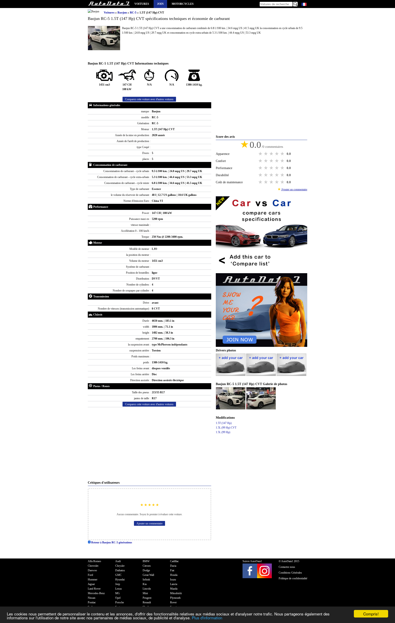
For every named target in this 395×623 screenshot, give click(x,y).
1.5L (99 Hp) (223, 432)
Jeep (117, 584)
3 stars (272, 153)
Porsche (119, 602)
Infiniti (146, 579)
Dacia (173, 565)
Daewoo (92, 570)
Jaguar (91, 584)
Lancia (173, 584)
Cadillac (174, 561)
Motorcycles (183, 3)
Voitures (141, 3)
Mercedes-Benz (96, 593)
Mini (145, 593)
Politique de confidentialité (293, 578)
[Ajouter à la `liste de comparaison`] (261, 270)
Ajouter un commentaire (149, 523)
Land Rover (94, 588)
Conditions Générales (290, 572)
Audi (118, 561)
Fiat (172, 570)
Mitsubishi (176, 593)
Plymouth (175, 597)
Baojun (122, 12)
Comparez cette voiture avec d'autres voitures (149, 99)
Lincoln (147, 588)
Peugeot (147, 597)
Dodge (146, 570)
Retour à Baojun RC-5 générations (111, 542)
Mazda (173, 588)
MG (117, 593)
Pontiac (92, 602)
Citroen (147, 565)
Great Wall (148, 575)
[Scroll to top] (373, 606)
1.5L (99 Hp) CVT (226, 427)
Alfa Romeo (94, 561)
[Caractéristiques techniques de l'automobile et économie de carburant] (109, 4)
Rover (173, 602)
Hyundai (120, 579)
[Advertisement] (149, 444)
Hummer (92, 579)
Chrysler (120, 565)
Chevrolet (93, 565)
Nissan (91, 597)
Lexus (118, 588)
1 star (261, 153)
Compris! (371, 614)
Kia (145, 584)
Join (160, 3)
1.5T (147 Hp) (224, 423)
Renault (147, 602)
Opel (117, 597)
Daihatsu (120, 570)
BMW (146, 561)
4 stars (277, 153)
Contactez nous (287, 567)
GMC (118, 575)
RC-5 (133, 12)
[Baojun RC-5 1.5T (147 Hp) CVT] (231, 408)
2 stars (266, 153)
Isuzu (173, 579)
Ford (90, 575)
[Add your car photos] (231, 375)
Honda (173, 575)
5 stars (283, 153)
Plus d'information (207, 617)
